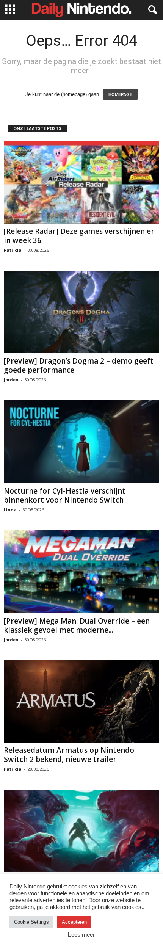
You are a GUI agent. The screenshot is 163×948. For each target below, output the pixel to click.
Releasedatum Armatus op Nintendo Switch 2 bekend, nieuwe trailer (69, 754)
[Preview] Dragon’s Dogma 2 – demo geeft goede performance (79, 365)
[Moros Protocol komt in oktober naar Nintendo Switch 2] (81, 831)
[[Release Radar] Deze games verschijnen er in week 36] (81, 182)
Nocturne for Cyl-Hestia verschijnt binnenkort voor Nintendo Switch (64, 495)
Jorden (11, 379)
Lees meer (81, 934)
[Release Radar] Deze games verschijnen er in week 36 (79, 235)
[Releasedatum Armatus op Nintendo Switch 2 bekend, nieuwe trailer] (81, 701)
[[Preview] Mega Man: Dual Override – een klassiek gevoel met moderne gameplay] (81, 571)
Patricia (13, 250)
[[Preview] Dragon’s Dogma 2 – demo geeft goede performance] (81, 312)
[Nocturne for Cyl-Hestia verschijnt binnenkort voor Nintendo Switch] (81, 441)
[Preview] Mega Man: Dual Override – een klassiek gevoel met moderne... (77, 625)
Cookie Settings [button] (31, 922)
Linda (10, 509)
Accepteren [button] (74, 922)
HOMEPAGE (120, 94)
